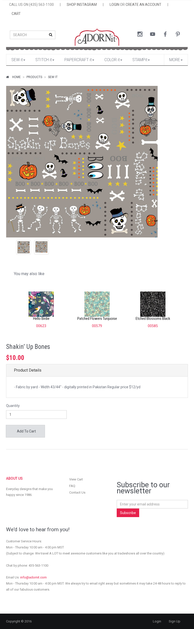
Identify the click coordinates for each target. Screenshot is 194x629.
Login (157, 621)
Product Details (27, 370)
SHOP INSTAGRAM (82, 5)
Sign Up (174, 621)
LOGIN (114, 5)
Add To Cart (26, 431)
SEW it (17, 59)
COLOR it (112, 59)
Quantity (13, 406)
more (174, 59)
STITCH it (43, 59)
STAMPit (139, 59)
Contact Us (77, 492)
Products (34, 77)
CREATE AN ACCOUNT (143, 5)
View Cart (76, 479)
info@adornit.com (33, 577)
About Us (14, 478)
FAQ (72, 486)
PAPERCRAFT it (78, 59)
